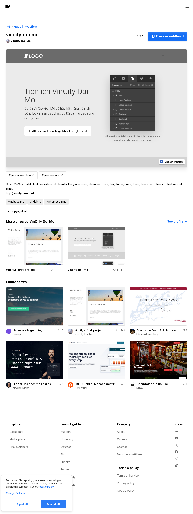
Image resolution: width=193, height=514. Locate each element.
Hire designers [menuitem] (19, 446)
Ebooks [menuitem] (65, 462)
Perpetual (81, 387)
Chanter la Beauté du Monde (156, 330)
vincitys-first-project (20, 269)
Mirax (139, 387)
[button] (140, 36)
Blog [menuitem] (63, 454)
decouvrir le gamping (28, 330)
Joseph (17, 334)
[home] (8, 7)
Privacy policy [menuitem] (126, 483)
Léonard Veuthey (147, 334)
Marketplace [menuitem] (17, 439)
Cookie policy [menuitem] (126, 490)
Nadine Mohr (21, 387)
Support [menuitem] (66, 431)
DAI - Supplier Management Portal (97, 384)
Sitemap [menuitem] (122, 446)
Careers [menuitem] (122, 439)
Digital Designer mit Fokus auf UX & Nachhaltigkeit (35, 384)
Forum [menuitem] (65, 469)
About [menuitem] (121, 431)
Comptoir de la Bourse (152, 384)
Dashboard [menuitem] (16, 431)
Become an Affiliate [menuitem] (129, 454)
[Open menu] (187, 6)
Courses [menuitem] (66, 446)
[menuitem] (176, 431)
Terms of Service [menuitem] (128, 475)
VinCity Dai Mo (84, 334)
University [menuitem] (67, 439)
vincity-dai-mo (78, 269)
